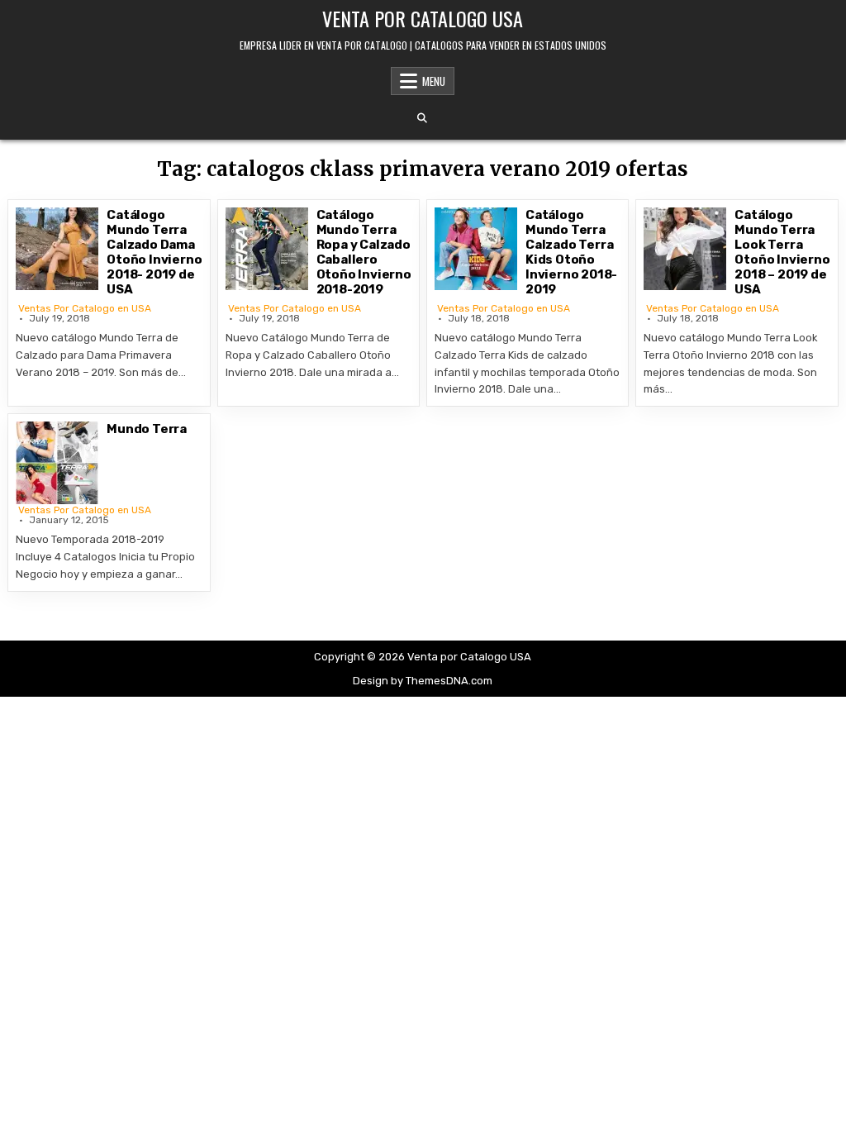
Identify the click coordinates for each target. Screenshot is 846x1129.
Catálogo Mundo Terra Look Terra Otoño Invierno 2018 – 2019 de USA (781, 252)
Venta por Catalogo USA (422, 18)
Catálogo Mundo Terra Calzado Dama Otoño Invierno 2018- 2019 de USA (154, 252)
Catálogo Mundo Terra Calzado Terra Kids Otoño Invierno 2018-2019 (571, 252)
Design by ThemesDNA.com (422, 680)
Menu (433, 81)
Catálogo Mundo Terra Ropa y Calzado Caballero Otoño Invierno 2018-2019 (363, 252)
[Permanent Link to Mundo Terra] (57, 463)
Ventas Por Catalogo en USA (84, 308)
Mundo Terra (147, 429)
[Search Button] (422, 118)
